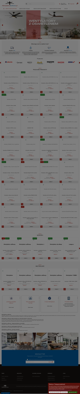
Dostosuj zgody (64, 392)
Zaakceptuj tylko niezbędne (55, 392)
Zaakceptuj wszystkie (73, 392)
